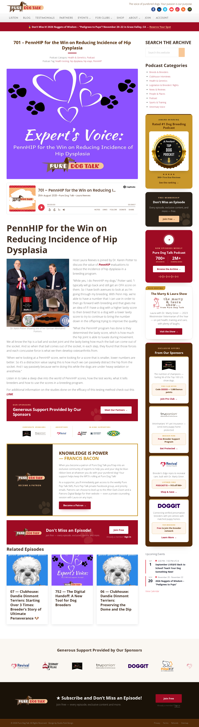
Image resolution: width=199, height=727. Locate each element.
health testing (62, 61)
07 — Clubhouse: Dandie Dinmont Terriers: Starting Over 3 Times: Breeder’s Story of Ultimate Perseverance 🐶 (25, 604)
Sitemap (184, 723)
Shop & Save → (169, 491)
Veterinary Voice (157, 106)
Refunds (174, 723)
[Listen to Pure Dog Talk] (169, 239)
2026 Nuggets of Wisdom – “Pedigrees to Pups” (169, 582)
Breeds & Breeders (158, 72)
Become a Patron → (74, 505)
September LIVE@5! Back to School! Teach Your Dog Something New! (170, 568)
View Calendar (152, 591)
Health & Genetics (77, 57)
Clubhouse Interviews (159, 76)
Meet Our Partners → (116, 409)
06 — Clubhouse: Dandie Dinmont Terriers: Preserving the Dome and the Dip (115, 600)
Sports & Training (157, 102)
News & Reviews (157, 89)
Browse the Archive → (169, 269)
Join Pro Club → (168, 398)
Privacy (157, 723)
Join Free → (169, 218)
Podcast (91, 57)
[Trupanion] (40, 433)
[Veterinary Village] (82, 434)
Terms (165, 723)
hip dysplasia (76, 61)
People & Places (157, 93)
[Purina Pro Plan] (26, 433)
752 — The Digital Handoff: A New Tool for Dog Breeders (70, 598)
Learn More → (169, 537)
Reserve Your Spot (160, 26)
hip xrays (88, 61)
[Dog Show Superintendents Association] (113, 433)
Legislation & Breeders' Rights (164, 85)
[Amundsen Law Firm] (96, 433)
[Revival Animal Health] (61, 434)
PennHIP (97, 61)
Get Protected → (169, 448)
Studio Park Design (65, 723)
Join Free (119, 529)
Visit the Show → (169, 331)
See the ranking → (169, 182)
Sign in (127, 537)
